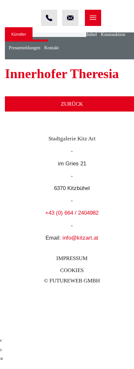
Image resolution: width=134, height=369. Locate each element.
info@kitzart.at (80, 238)
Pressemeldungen (24, 47)
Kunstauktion (113, 34)
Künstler (18, 34)
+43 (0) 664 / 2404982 (72, 213)
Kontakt (51, 47)
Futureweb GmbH (74, 281)
